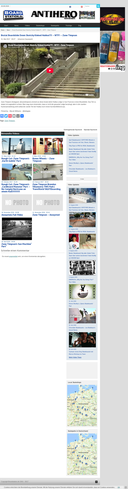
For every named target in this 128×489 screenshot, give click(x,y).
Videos (27, 25)
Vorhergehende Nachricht (73, 130)
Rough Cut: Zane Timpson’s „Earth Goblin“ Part (15, 159)
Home (2, 30)
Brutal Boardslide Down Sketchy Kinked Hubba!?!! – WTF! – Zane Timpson (39, 35)
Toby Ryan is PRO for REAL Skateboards (82, 146)
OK (119, 487)
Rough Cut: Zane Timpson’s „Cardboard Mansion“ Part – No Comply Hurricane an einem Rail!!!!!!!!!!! (16, 188)
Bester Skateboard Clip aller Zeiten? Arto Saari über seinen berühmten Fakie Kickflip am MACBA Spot (82, 151)
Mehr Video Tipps (75, 357)
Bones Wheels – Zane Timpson (43, 159)
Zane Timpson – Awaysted (46, 214)
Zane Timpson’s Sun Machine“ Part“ (17, 245)
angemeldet (13, 256)
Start (6, 25)
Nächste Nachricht (90, 130)
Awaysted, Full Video (12, 214)
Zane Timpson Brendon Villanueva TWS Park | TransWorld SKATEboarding (46, 187)
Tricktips (69, 25)
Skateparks (55, 25)
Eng (79, 25)
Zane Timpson (10, 121)
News (16, 25)
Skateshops (40, 25)
